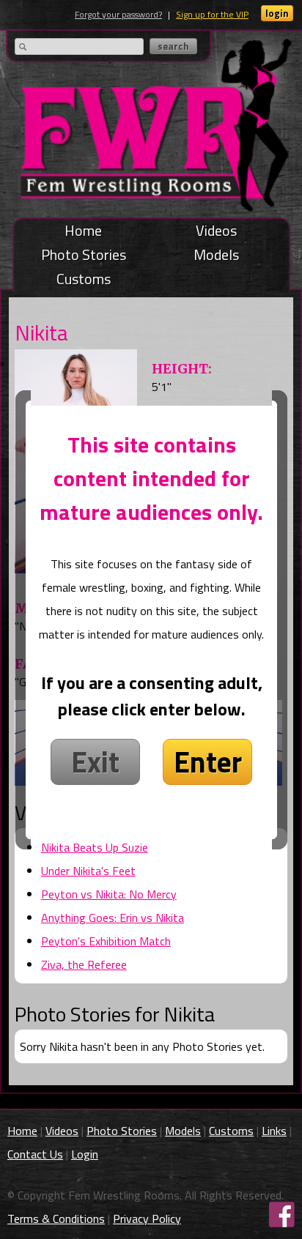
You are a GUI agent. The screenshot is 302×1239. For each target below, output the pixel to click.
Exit (95, 762)
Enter (208, 762)
